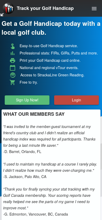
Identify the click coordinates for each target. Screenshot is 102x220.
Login (76, 100)
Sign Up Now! (27, 100)
